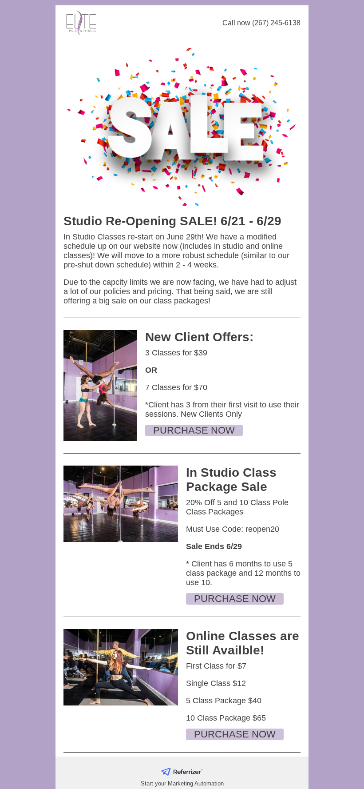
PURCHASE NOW (194, 430)
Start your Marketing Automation (182, 783)
